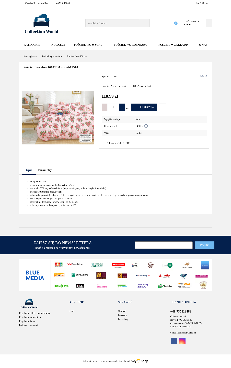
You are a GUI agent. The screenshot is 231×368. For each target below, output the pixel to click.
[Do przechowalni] (162, 107)
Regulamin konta (27, 321)
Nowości (58, 44)
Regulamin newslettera (30, 317)
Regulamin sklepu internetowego (34, 313)
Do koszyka (147, 107)
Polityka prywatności (29, 325)
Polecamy (122, 315)
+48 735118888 (62, 3)
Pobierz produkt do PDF (118, 143)
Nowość (122, 311)
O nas (203, 44)
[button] (76, 302)
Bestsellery (123, 319)
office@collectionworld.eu (36, 3)
